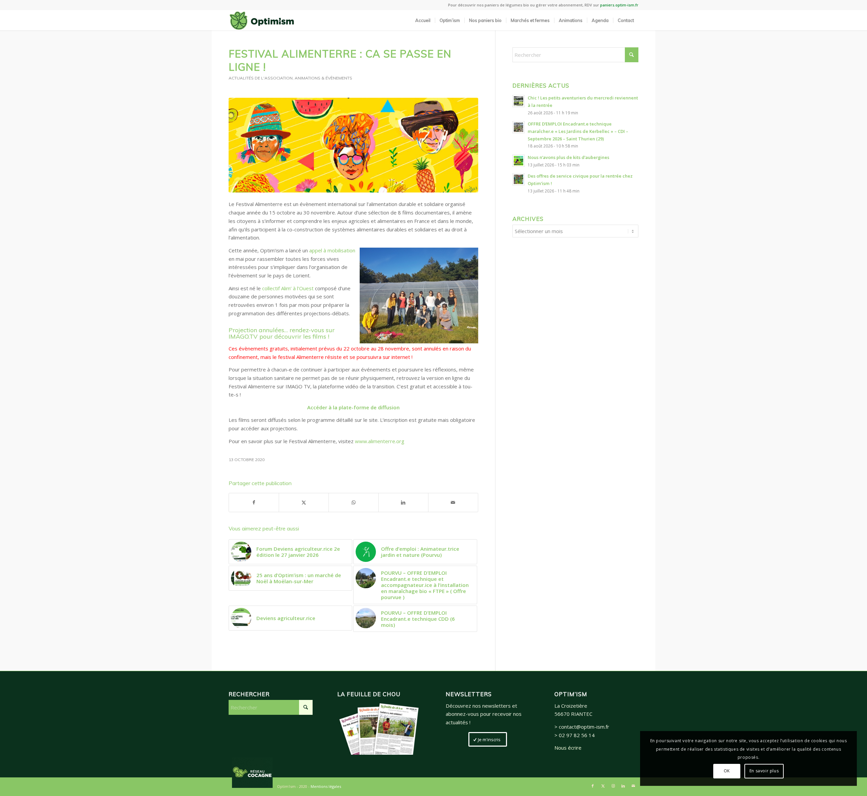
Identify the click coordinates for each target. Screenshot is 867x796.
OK (727, 771)
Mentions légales (326, 786)
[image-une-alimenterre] (353, 145)
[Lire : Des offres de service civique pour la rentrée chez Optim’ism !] (518, 179)
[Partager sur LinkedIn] (403, 502)
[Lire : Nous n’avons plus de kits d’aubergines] (518, 161)
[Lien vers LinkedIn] (623, 786)
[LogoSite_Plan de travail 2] (262, 20)
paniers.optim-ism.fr (619, 4)
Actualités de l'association (261, 78)
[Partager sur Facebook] (254, 502)
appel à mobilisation (332, 250)
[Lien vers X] (603, 786)
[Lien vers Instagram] (613, 786)
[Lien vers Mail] (633, 786)
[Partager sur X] (304, 502)
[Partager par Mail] (453, 502)
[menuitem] (423, 20)
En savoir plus (764, 771)
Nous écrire (567, 747)
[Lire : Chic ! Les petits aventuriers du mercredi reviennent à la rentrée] (518, 101)
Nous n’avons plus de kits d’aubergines (568, 157)
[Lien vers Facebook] (593, 786)
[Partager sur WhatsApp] (353, 502)
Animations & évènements (323, 78)
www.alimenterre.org (379, 441)
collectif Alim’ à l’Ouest (288, 288)
